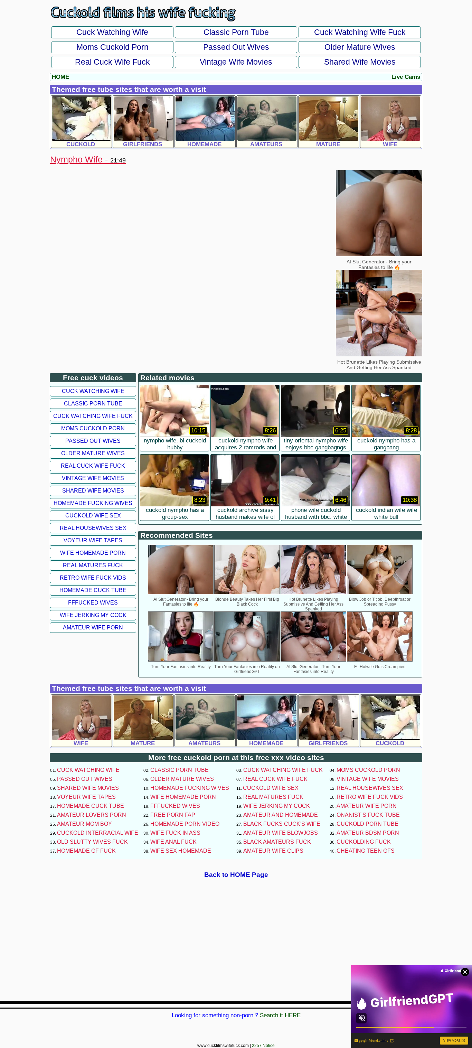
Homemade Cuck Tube (92, 590)
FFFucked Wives (93, 603)
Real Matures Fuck (93, 565)
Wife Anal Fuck (173, 842)
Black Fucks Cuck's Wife (281, 824)
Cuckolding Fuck (364, 842)
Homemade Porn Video (184, 824)
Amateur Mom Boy (84, 824)
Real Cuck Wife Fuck (112, 61)
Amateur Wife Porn (93, 627)
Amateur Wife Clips (273, 851)
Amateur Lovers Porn (91, 815)
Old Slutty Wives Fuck (92, 842)
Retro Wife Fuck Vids (93, 578)
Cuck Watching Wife (112, 32)
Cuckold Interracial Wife (97, 833)
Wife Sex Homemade (180, 851)
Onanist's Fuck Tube (368, 815)
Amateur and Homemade (280, 815)
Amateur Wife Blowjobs (280, 833)
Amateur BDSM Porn (368, 833)
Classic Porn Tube (236, 32)
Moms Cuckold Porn (112, 47)
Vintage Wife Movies (236, 61)
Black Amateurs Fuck (277, 842)
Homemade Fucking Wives (93, 503)
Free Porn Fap (172, 815)
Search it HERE (280, 1015)
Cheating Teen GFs (366, 851)
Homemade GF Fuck (86, 851)
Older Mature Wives (359, 47)
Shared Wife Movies (360, 61)
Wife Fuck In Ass (175, 833)
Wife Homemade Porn (93, 553)
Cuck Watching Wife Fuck (360, 32)
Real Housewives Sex (93, 528)
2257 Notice (263, 1045)
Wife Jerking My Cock (93, 615)
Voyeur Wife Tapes (93, 540)
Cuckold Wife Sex (93, 515)
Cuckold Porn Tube (367, 824)
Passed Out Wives (236, 47)
